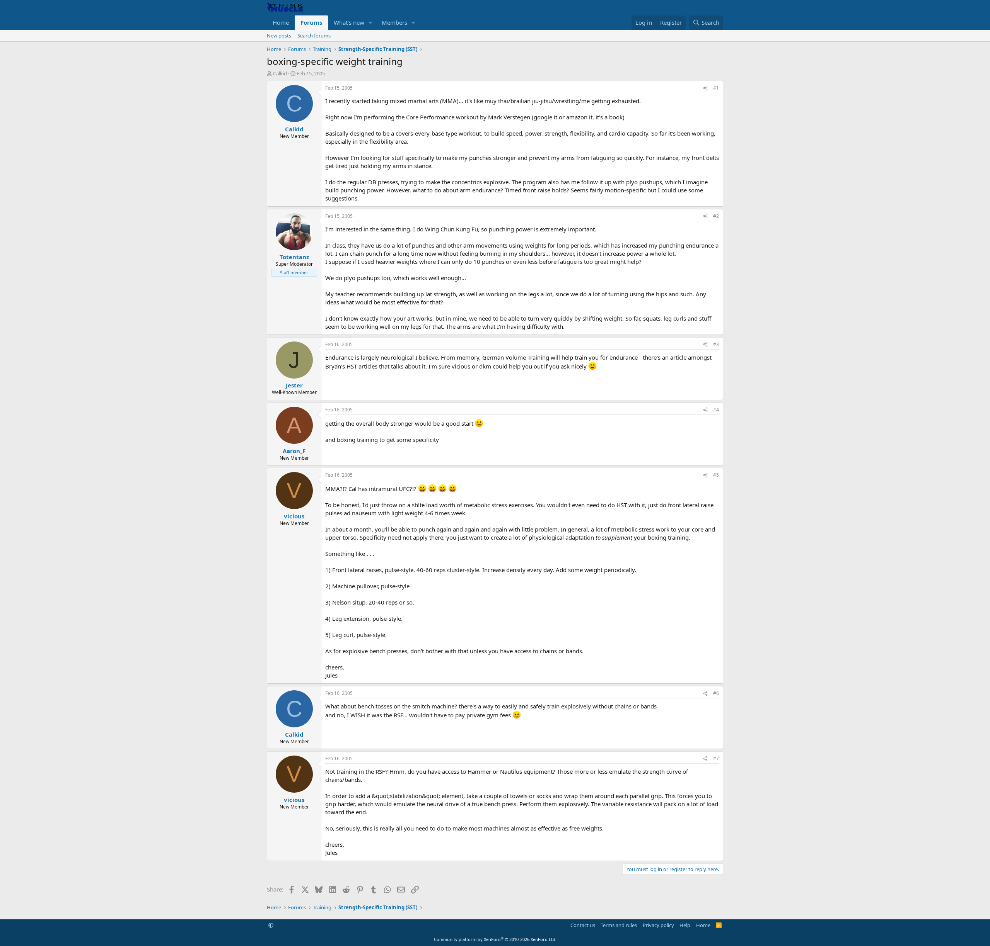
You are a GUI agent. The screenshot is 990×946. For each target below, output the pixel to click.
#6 (716, 693)
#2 (716, 216)
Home (281, 22)
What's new (349, 22)
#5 (716, 475)
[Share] (705, 88)
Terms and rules (619, 925)
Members (394, 22)
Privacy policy (658, 925)
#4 (716, 409)
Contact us (582, 925)
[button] (370, 22)
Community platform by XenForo (495, 939)
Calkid (280, 73)
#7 (716, 758)
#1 (716, 88)
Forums (311, 22)
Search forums (314, 35)
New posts (279, 35)
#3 (716, 344)
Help (684, 925)
